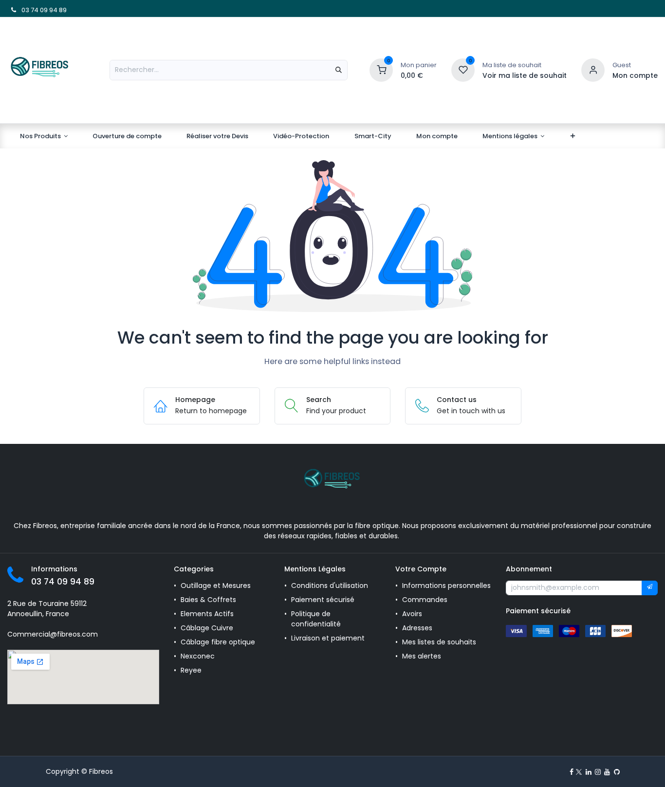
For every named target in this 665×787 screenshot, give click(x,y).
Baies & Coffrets (208, 599)
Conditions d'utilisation (329, 585)
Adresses (417, 628)
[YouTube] (607, 772)
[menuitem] (43, 136)
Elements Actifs (207, 614)
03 (24, 10)
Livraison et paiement (328, 638)
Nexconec (198, 656)
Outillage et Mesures (216, 585)
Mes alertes (422, 656)
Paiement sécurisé (322, 599)
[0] (381, 69)
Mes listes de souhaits (439, 642)
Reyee (192, 670)
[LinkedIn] (588, 772)
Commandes (424, 599)
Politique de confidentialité (316, 619)
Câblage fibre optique (218, 642)
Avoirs (412, 614)
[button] (650, 588)
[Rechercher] (338, 70)
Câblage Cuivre (207, 628)
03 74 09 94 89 (62, 581)
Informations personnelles (446, 585)
